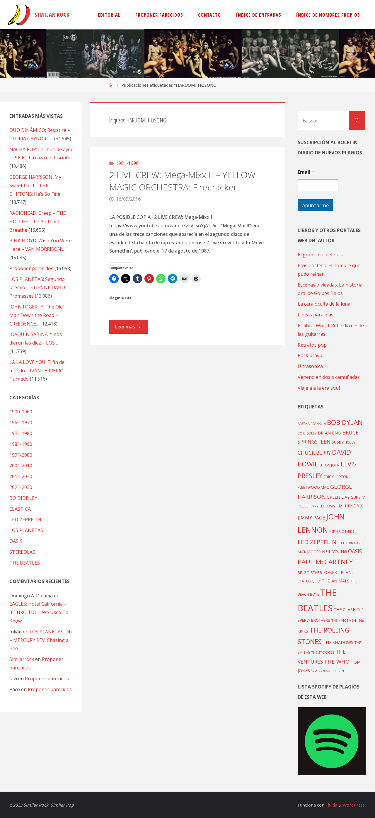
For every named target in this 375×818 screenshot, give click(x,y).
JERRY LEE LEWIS (322, 506)
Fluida (330, 805)
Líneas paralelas (315, 314)
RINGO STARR (310, 572)
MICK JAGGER (309, 551)
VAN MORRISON (331, 671)
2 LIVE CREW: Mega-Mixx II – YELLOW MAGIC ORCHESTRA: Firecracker (182, 181)
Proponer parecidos (47, 678)
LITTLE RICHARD (350, 543)
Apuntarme (315, 205)
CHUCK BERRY (314, 452)
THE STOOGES (323, 652)
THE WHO (337, 661)
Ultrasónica (310, 366)
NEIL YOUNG (334, 551)
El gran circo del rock (320, 254)
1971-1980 (20, 433)
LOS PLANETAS (26, 530)
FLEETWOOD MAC (313, 487)
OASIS (16, 541)
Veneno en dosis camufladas (329, 377)
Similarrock (21, 659)
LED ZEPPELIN (25, 519)
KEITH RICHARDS (341, 531)
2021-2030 (20, 487)
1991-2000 (20, 455)
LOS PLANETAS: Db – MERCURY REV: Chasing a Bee (40, 640)
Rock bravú (310, 355)
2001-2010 (20, 465)
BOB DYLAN (345, 422)
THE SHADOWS (338, 642)
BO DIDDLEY (23, 498)
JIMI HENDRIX (349, 506)
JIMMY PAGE (311, 517)
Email (306, 172)
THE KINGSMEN (343, 620)
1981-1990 (127, 163)
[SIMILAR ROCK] (19, 14)
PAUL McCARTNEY (325, 561)
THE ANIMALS (335, 581)
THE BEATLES (24, 563)
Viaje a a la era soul (319, 388)
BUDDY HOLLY (343, 442)
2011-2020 (20, 476)
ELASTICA (20, 509)
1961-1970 (20, 422)
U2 (314, 670)
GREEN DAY (338, 497)
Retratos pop (312, 345)
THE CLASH (345, 609)
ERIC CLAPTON (336, 476)
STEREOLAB (22, 552)
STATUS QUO (309, 581)
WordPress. (354, 805)
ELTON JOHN (329, 465)
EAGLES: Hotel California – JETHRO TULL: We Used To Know (39, 612)
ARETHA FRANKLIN (312, 423)
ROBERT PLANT (338, 572)
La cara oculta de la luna (324, 304)
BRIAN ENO (329, 433)
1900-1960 (20, 411)
